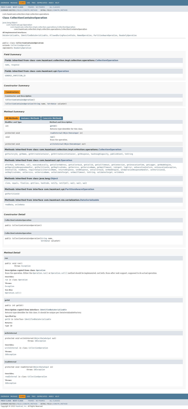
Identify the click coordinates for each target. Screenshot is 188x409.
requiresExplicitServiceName (42, 170)
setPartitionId (157, 170)
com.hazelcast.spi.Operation (19, 25)
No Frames (40, 7)
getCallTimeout (102, 165)
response (15, 65)
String (37, 104)
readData (22, 170)
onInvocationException (165, 167)
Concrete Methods (52, 118)
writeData (119, 172)
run (51, 137)
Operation (63, 71)
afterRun (9, 165)
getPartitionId (42, 167)
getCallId (88, 165)
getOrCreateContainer (39, 154)
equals (15, 183)
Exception (26, 266)
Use (28, 3)
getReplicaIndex (58, 167)
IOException (40, 341)
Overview (5, 3)
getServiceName (88, 167)
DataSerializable (11, 35)
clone (7, 183)
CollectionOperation (20, 45)
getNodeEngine (164, 165)
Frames (31, 7)
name (7, 65)
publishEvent (116, 154)
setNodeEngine (112, 170)
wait (72, 183)
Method (34, 10)
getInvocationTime (135, 165)
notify (54, 183)
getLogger (150, 165)
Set (48, 104)
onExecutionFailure (143, 167)
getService (73, 167)
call (28, 165)
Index (51, 3)
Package (14, 3)
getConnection (118, 165)
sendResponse (82, 170)
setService (27, 172)
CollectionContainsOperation (19, 100)
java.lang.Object (10, 23)
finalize (24, 183)
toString (129, 154)
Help (57, 3)
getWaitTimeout (104, 167)
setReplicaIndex (12, 172)
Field (19, 10)
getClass (35, 183)
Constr (26, 10)
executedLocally (40, 165)
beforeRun (19, 165)
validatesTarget (104, 172)
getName (22, 154)
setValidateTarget (59, 172)
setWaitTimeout (77, 172)
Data (53, 104)
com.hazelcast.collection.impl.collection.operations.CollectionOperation (42, 27)
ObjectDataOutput (72, 144)
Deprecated (42, 3)
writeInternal (56, 144)
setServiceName (42, 172)
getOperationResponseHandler (19, 167)
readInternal (56, 133)
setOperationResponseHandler (134, 170)
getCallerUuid (75, 165)
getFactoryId (11, 154)
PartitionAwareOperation (105, 35)
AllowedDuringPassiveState (62, 35)
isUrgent (117, 167)
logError (128, 167)
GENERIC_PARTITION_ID (15, 76)
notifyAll (63, 183)
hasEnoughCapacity (99, 154)
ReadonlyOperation (128, 35)
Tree (34, 3)
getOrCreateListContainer (63, 154)
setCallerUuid (96, 170)
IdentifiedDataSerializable (34, 35)
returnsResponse (66, 170)
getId (52, 126)
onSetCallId (10, 170)
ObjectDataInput (71, 133)
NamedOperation (84, 35)
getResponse (83, 154)
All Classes (55, 7)
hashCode (45, 183)
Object (54, 178)
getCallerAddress (58, 165)
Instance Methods (30, 118)
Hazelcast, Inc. (21, 406)
